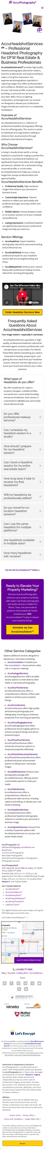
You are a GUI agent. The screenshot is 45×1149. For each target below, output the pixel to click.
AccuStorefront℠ (12, 889)
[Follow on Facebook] (11, 983)
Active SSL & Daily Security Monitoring (27, 1055)
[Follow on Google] (4, 983)
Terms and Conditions (13, 1119)
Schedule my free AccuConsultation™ (22, 629)
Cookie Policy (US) (32, 1119)
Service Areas (15, 1115)
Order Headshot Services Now (22, 312)
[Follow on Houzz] (26, 989)
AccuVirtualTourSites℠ (15, 901)
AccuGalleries (36, 973)
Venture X (6, 881)
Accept (22, 1143)
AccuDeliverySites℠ (13, 895)
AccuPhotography (13, 847)
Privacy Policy (28, 1115)
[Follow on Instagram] (18, 983)
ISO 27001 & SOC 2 (33, 1053)
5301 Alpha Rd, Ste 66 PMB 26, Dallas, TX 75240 (22, 868)
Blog (4, 973)
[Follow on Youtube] (39, 983)
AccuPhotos (26, 847)
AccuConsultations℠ (14, 892)
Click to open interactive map (29, 960)
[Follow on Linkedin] (25, 983)
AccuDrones (7, 850)
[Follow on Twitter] (32, 983)
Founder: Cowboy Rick (18, 973)
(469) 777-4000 (14, 870)
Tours (22, 977)
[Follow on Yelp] (19, 989)
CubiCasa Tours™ (13, 904)
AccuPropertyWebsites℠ (15, 898)
